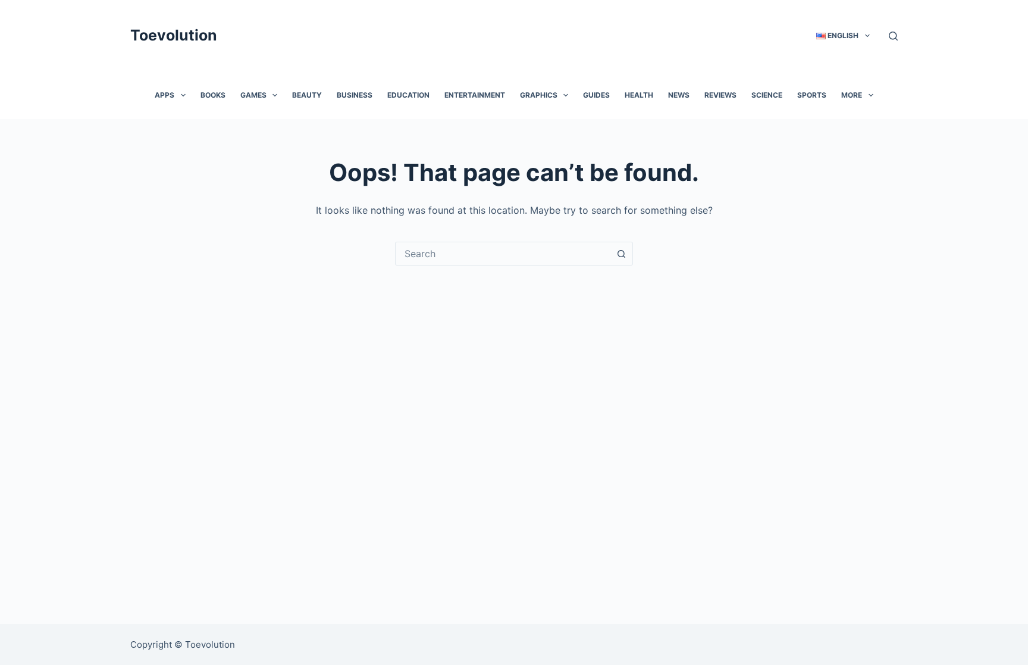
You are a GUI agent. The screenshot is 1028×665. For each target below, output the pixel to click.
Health (639, 94)
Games (253, 94)
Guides (596, 94)
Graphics (538, 94)
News (678, 94)
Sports (811, 94)
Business (354, 94)
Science (766, 94)
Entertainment (474, 94)
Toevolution (173, 35)
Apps (164, 94)
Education (408, 94)
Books (212, 94)
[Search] (893, 36)
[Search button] (621, 253)
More (851, 94)
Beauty (307, 94)
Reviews (720, 94)
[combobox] (503, 254)
